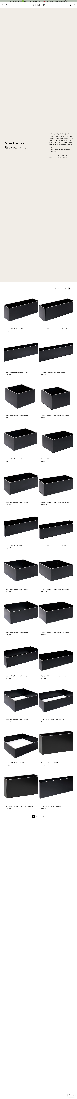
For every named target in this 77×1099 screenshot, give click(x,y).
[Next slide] (35, 309)
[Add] (35, 323)
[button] (63, 288)
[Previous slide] (6, 309)
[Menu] (2, 5)
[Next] (47, 816)
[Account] (71, 5)
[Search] (6, 5)
